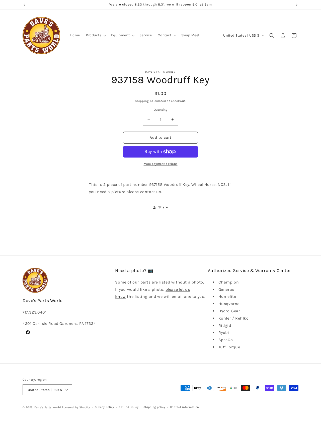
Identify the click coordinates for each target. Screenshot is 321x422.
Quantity (160, 109)
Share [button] (163, 207)
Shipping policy (154, 407)
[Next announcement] (296, 5)
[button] (95, 35)
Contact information (184, 407)
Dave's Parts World (47, 407)
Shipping (142, 101)
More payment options (161, 164)
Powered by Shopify (76, 407)
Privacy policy (104, 407)
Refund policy (129, 407)
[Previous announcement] (24, 5)
